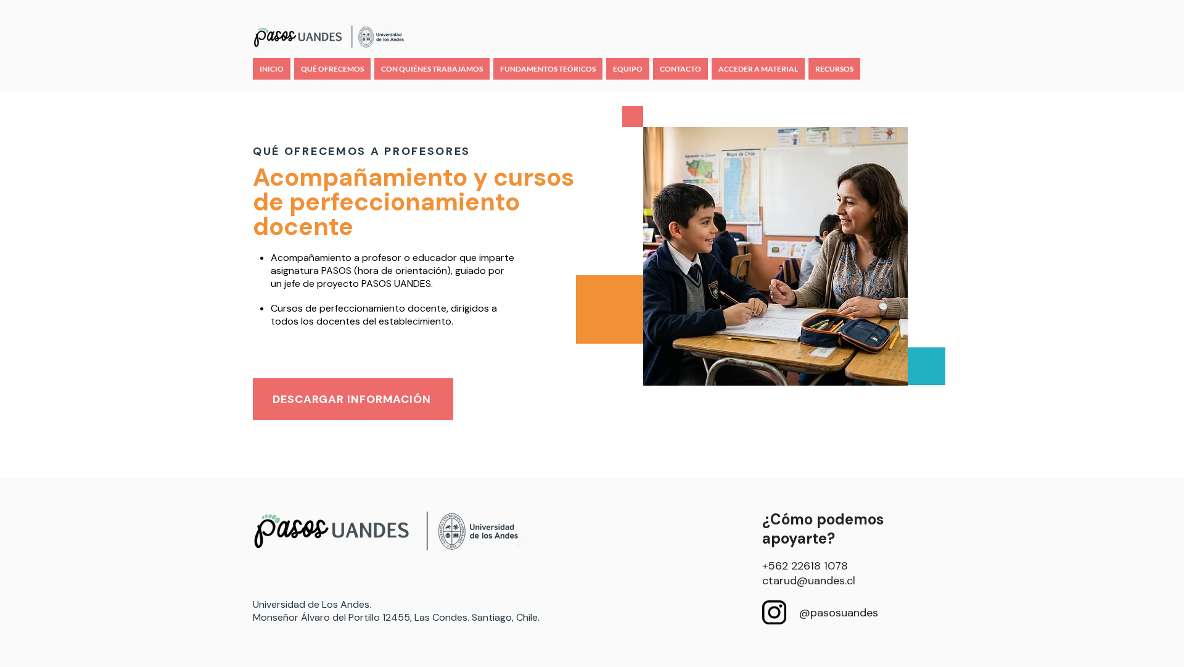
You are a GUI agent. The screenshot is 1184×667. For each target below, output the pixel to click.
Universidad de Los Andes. (312, 604)
